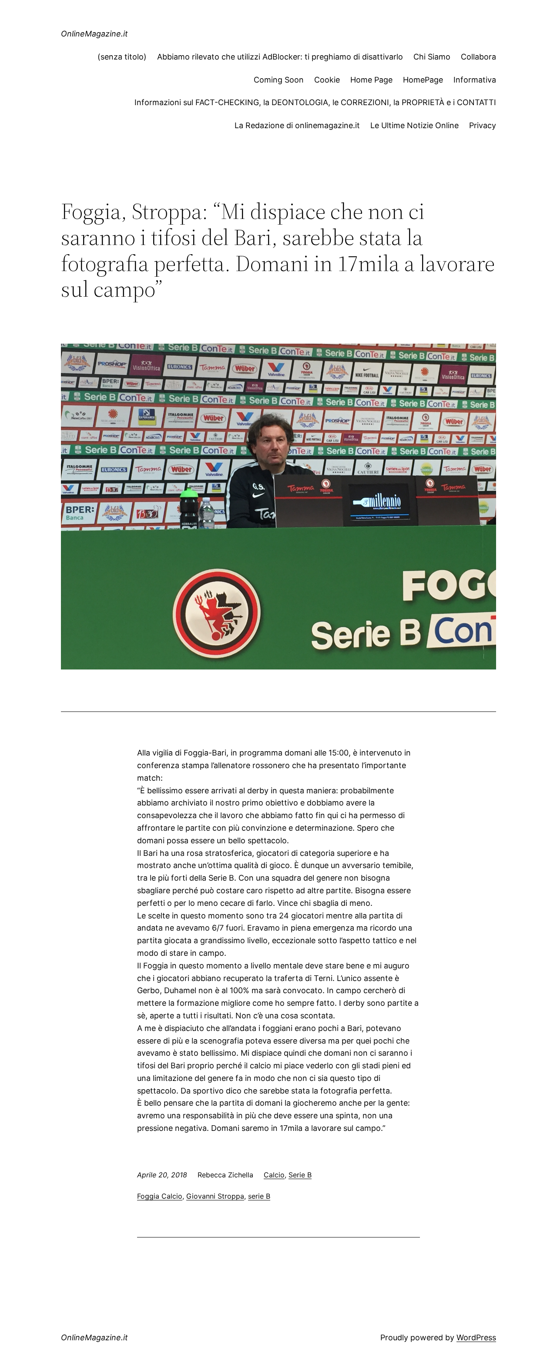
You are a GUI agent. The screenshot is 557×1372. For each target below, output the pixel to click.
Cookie (327, 79)
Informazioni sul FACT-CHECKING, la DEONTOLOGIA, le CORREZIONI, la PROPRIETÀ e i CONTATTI (315, 102)
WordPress (476, 1337)
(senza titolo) (122, 56)
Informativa (474, 79)
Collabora (478, 56)
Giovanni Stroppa (215, 1196)
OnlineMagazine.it (94, 33)
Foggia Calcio (159, 1196)
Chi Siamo (431, 56)
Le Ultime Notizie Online (414, 125)
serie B (259, 1196)
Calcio (274, 1174)
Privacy (482, 125)
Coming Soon (279, 79)
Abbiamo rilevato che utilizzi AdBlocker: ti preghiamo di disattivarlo (280, 56)
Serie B (300, 1174)
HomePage (423, 79)
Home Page (371, 79)
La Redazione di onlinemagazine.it (297, 125)
